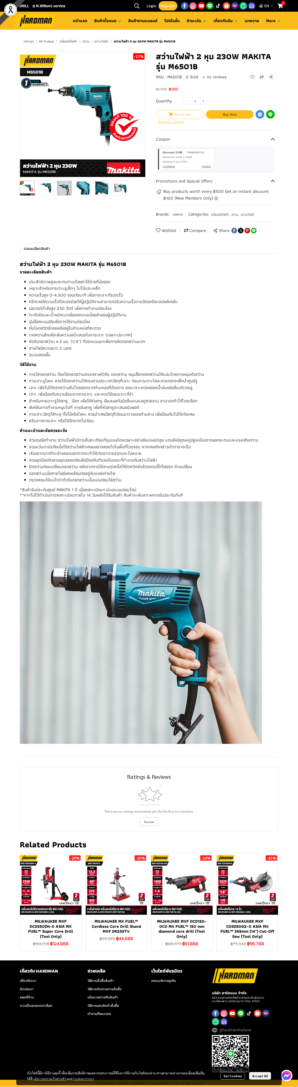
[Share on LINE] (254, 230)
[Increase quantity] (203, 101)
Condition (169, 166)
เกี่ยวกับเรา (28, 980)
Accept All (260, 1076)
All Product (46, 41)
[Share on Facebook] (234, 230)
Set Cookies (233, 1076)
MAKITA (178, 214)
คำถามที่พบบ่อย (99, 1013)
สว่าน (86, 41)
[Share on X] (241, 230)
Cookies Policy (83, 1079)
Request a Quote (171, 121)
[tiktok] (218, 6)
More (271, 20)
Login (151, 6)
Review (149, 822)
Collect (206, 166)
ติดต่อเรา (27, 989)
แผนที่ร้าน (27, 997)
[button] (137, 6)
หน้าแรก (29, 41)
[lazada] (235, 6)
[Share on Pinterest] (247, 230)
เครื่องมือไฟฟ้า (68, 41)
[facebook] (184, 6)
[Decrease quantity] (186, 101)
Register (168, 6)
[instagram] (193, 6)
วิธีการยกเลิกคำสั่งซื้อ (103, 1005)
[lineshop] (243, 6)
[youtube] (201, 6)
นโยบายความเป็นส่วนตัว (49, 1079)
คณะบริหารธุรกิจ (163, 980)
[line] (209, 6)
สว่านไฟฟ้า (101, 41)
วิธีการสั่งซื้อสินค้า (101, 980)
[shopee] (226, 6)
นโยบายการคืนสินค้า (103, 997)
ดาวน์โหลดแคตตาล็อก (36, 1005)
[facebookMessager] (286, 1075)
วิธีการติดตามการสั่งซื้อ (105, 989)
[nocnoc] (251, 6)
